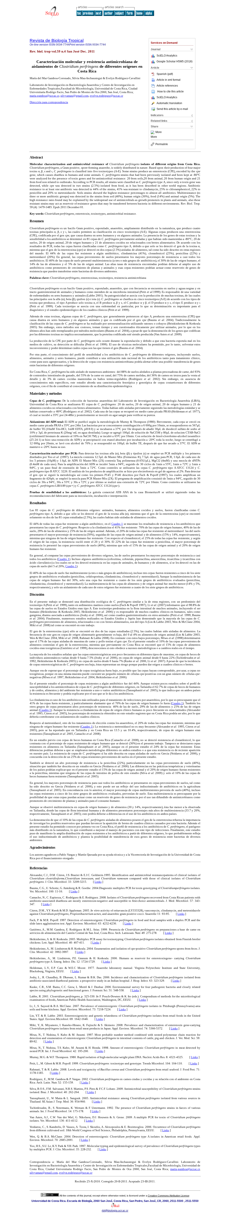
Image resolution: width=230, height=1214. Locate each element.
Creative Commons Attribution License (168, 1195)
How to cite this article (170, 91)
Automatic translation (169, 103)
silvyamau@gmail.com (74, 95)
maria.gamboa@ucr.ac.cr (44, 95)
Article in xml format (168, 79)
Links (98, 881)
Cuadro (45, 710)
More (158, 132)
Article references (167, 85)
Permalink (161, 144)
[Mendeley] (153, 132)
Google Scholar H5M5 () (174, 61)
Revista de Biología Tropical (57, 40)
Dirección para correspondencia (49, 102)
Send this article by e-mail (172, 109)
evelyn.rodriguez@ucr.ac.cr (106, 95)
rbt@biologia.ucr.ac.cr (115, 1210)
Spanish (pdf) (165, 74)
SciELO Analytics (167, 55)
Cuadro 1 (117, 523)
